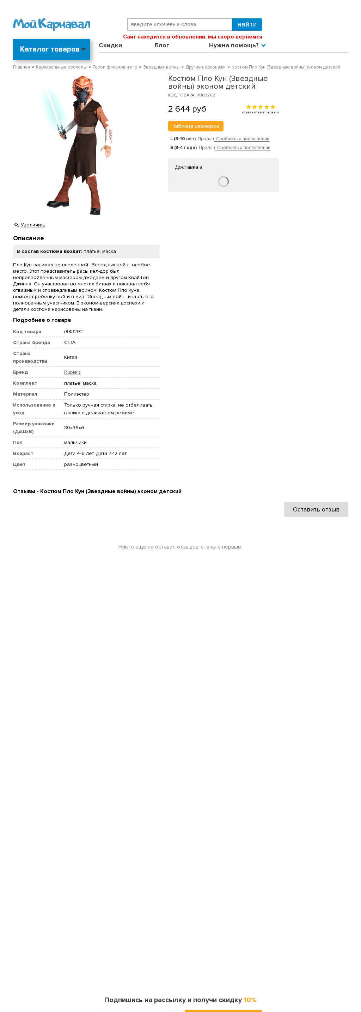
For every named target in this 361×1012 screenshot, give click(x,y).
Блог (162, 45)
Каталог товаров (50, 49)
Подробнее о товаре (42, 320)
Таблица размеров (195, 126)
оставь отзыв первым (260, 112)
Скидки (110, 45)
